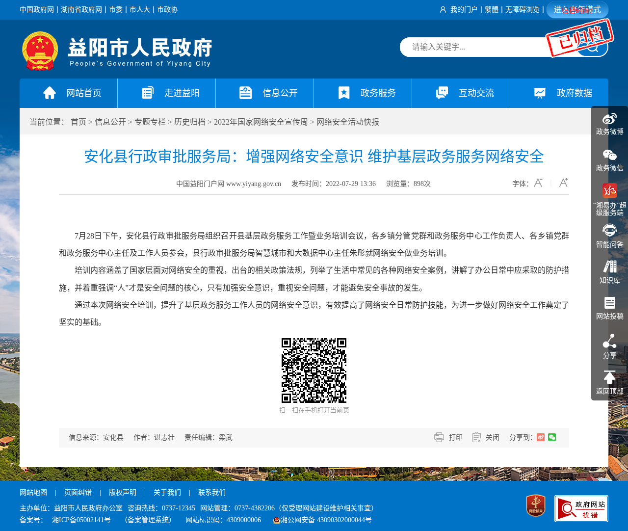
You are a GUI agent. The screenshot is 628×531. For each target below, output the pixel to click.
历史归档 (190, 122)
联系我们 (212, 492)
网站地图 (33, 492)
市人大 (140, 9)
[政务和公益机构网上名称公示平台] (536, 507)
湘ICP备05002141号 (81, 520)
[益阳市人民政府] (118, 68)
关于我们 (167, 492)
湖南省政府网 (81, 9)
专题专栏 (150, 122)
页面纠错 (79, 492)
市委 (116, 9)
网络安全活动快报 (347, 122)
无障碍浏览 (522, 9)
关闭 (492, 437)
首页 (78, 122)
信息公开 (110, 122)
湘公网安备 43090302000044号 (326, 520)
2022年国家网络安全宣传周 (261, 122)
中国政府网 (37, 9)
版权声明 (122, 492)
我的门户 (464, 9)
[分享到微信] (552, 437)
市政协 (167, 9)
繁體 (491, 9)
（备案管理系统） (148, 520)
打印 (456, 437)
